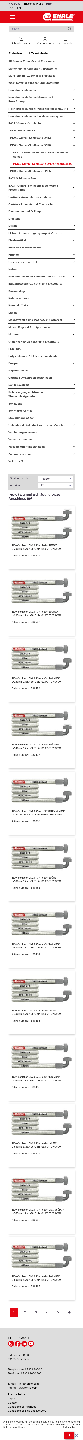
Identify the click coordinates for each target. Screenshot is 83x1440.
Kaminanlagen (17, 291)
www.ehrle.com (28, 1387)
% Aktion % (15, 461)
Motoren (13, 334)
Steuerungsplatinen (21, 417)
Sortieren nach (19, 478)
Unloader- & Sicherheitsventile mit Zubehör (36, 425)
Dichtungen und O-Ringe (25, 211)
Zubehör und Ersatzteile (28, 53)
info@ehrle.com (29, 1383)
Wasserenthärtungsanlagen (26, 446)
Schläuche (15, 403)
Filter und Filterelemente (24, 247)
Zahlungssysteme (20, 453)
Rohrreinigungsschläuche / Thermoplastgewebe (26, 394)
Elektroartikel (17, 240)
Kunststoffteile (18, 305)
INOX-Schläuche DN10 (24, 130)
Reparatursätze (18, 370)
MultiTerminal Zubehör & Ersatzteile (31, 75)
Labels (12, 312)
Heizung (13, 269)
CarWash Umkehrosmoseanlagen (30, 377)
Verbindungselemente (22, 432)
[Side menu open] (12, 17)
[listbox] (55, 479)
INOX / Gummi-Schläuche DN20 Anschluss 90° (43, 163)
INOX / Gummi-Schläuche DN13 (30, 137)
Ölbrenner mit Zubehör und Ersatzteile (33, 341)
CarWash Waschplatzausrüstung (29, 196)
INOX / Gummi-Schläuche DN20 (30, 145)
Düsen (12, 225)
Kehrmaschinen (18, 298)
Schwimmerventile (20, 410)
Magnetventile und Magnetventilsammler (35, 319)
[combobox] (41, 29)
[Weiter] (69, 1312)
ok (69, 1435)
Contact (12, 1402)
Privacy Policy (16, 1394)
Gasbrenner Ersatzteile (23, 262)
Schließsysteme (18, 384)
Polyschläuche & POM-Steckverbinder (33, 356)
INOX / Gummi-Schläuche (25, 123)
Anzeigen (15, 485)
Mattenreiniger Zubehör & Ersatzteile (32, 68)
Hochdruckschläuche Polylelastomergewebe (37, 116)
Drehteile (14, 218)
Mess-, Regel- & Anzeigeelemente (30, 327)
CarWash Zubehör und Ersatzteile (30, 204)
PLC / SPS (14, 348)
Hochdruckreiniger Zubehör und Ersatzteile (36, 276)
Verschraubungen (20, 439)
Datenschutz (70, 1427)
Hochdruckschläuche (22, 90)
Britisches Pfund (33, 3)
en (19, 8)
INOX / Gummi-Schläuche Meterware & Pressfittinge (33, 187)
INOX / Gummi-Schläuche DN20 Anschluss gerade (41, 154)
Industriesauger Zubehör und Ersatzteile (35, 283)
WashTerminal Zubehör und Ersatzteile (33, 82)
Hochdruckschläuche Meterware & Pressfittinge (31, 99)
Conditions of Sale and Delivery (27, 1410)
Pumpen (13, 363)
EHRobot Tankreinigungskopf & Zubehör (35, 233)
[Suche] (69, 29)
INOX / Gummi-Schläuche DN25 (30, 171)
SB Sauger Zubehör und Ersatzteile (31, 61)
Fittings (13, 254)
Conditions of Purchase (22, 1406)
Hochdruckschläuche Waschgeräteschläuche (38, 108)
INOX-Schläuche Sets (22, 178)
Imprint (12, 1398)
